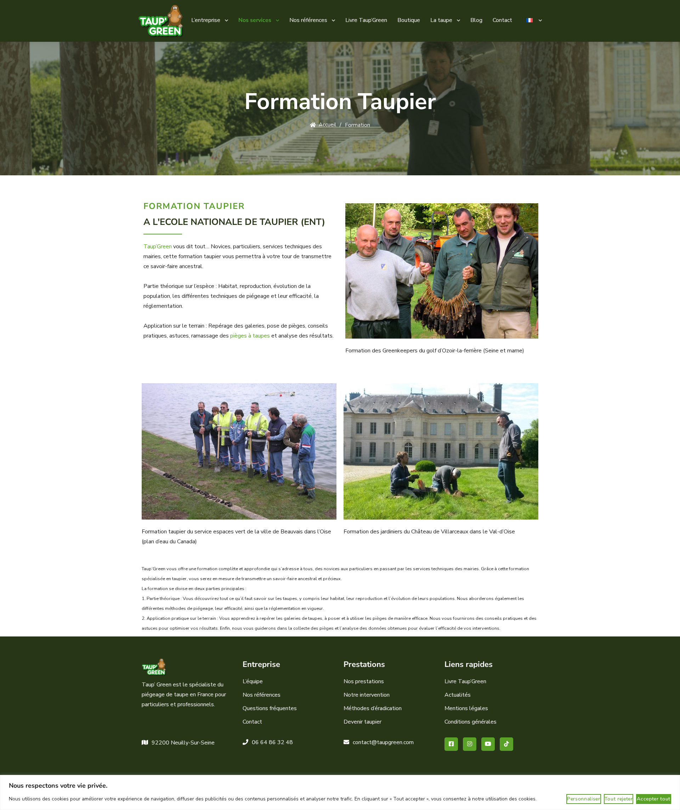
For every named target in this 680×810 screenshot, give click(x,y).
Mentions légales (466, 708)
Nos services (254, 20)
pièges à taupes (250, 336)
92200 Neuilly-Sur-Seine (183, 743)
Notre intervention (367, 695)
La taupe (441, 20)
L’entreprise (205, 20)
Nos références (308, 20)
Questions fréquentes (270, 708)
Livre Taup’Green (366, 20)
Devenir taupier (362, 722)
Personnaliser (583, 798)
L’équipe (253, 681)
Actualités (457, 695)
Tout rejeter (619, 798)
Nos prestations (364, 681)
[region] (340, 792)
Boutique (408, 20)
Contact (502, 20)
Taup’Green (157, 246)
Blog (476, 20)
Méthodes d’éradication (373, 708)
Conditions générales (470, 722)
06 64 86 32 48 (272, 742)
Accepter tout (653, 798)
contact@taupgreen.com (383, 742)
